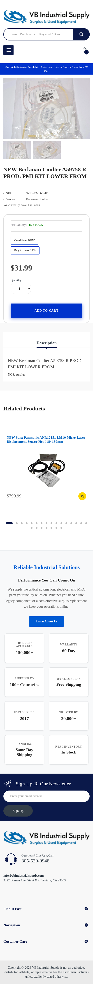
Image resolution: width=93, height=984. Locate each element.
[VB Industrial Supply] (46, 17)
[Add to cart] (82, 496)
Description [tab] (47, 343)
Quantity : (17, 280)
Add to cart (46, 310)
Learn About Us (46, 621)
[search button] (81, 34)
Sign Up (18, 811)
